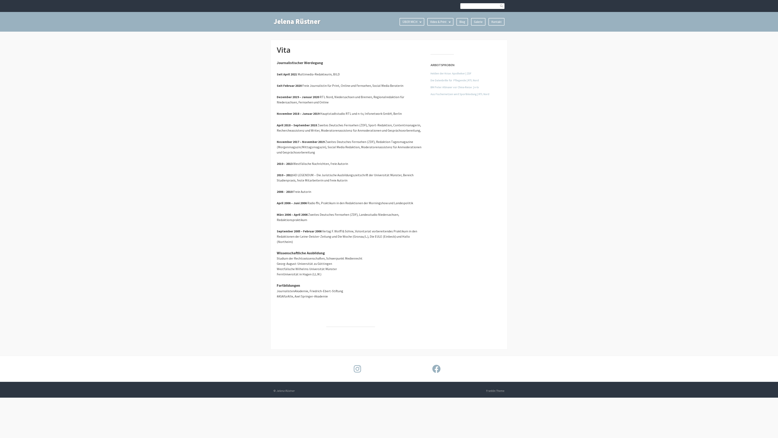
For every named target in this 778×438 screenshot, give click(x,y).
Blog (462, 22)
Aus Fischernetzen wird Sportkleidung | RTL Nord (460, 94)
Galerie (478, 22)
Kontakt (496, 22)
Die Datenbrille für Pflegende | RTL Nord (455, 80)
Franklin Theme (495, 391)
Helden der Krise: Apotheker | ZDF (451, 73)
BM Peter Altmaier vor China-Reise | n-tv (455, 87)
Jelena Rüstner (297, 21)
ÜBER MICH (409, 22)
